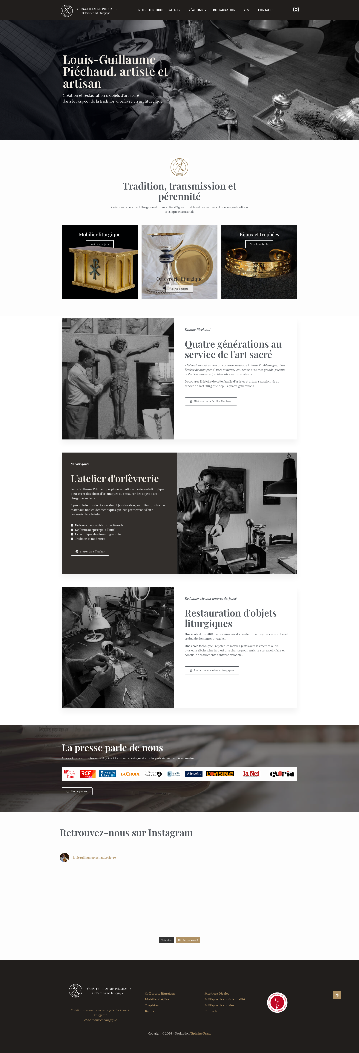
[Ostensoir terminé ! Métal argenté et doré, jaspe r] (209, 883)
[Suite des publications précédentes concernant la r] (149, 917)
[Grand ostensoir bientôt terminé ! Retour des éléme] (270, 883)
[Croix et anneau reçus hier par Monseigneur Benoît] (89, 883)
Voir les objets (100, 244)
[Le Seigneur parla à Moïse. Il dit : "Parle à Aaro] (209, 917)
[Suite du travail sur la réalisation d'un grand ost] (270, 917)
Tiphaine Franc (200, 1033)
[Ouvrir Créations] (205, 10)
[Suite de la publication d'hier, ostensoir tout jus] (149, 883)
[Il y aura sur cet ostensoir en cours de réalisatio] (89, 917)
